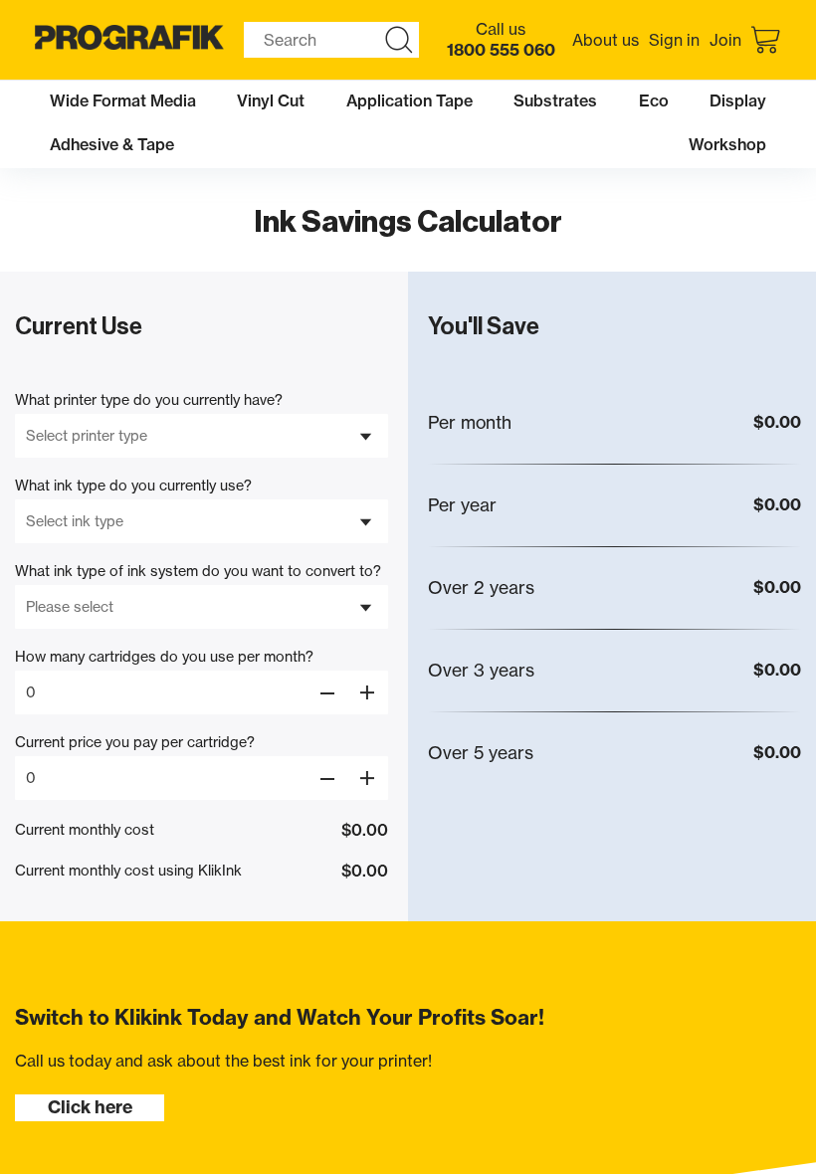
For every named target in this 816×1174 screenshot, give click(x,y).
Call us (501, 39)
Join (725, 40)
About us (605, 40)
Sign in (674, 40)
